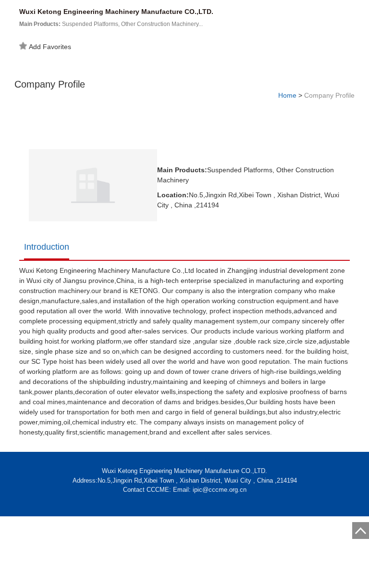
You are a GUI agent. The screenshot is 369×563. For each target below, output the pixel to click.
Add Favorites (50, 47)
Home (287, 95)
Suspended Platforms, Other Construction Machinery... (111, 24)
